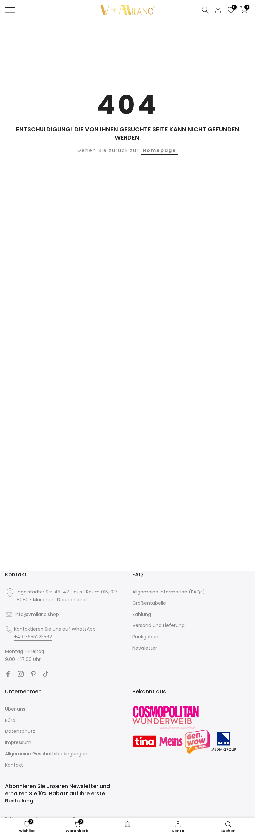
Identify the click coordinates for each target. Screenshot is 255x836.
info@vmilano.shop (37, 614)
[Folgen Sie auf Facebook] (8, 674)
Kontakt (14, 765)
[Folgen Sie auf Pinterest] (33, 674)
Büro (10, 720)
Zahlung (141, 614)
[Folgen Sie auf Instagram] (21, 674)
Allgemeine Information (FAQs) (168, 592)
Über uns (15, 709)
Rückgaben (145, 636)
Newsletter (144, 648)
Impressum (18, 742)
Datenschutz (20, 731)
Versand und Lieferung (158, 625)
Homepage (159, 150)
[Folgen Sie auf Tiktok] (46, 674)
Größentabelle (149, 603)
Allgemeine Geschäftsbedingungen (46, 753)
